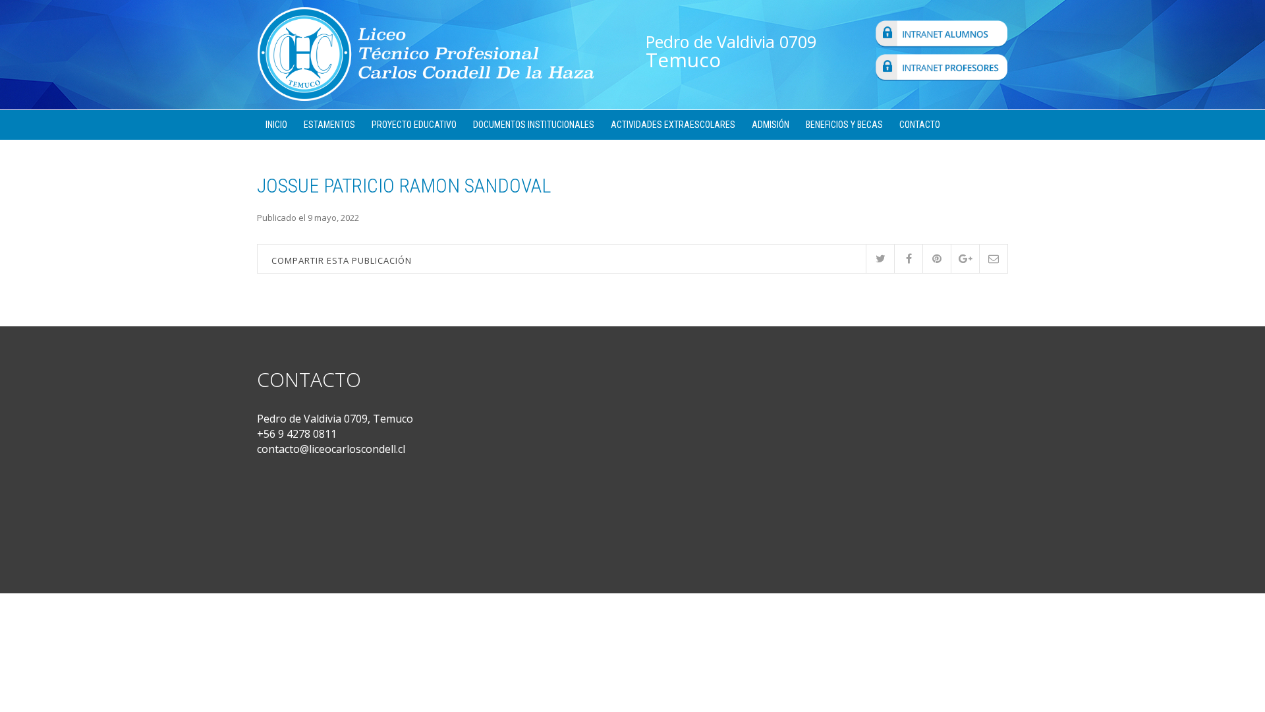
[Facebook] (908, 259)
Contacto (919, 124)
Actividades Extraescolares (673, 124)
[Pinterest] (936, 259)
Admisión (770, 124)
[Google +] (965, 259)
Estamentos (329, 124)
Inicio (276, 124)
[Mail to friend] (993, 259)
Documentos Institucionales (533, 124)
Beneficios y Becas (844, 124)
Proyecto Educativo (414, 124)
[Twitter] (880, 259)
